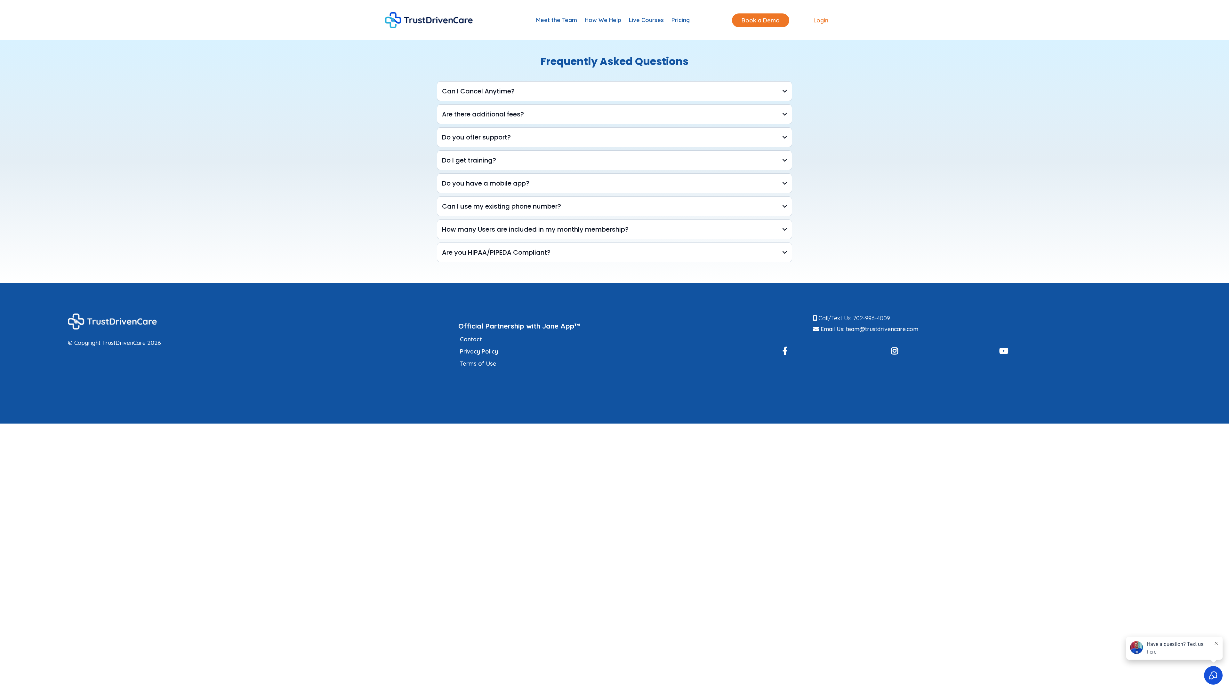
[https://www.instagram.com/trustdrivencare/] (897, 351)
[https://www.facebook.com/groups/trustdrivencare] (788, 351)
